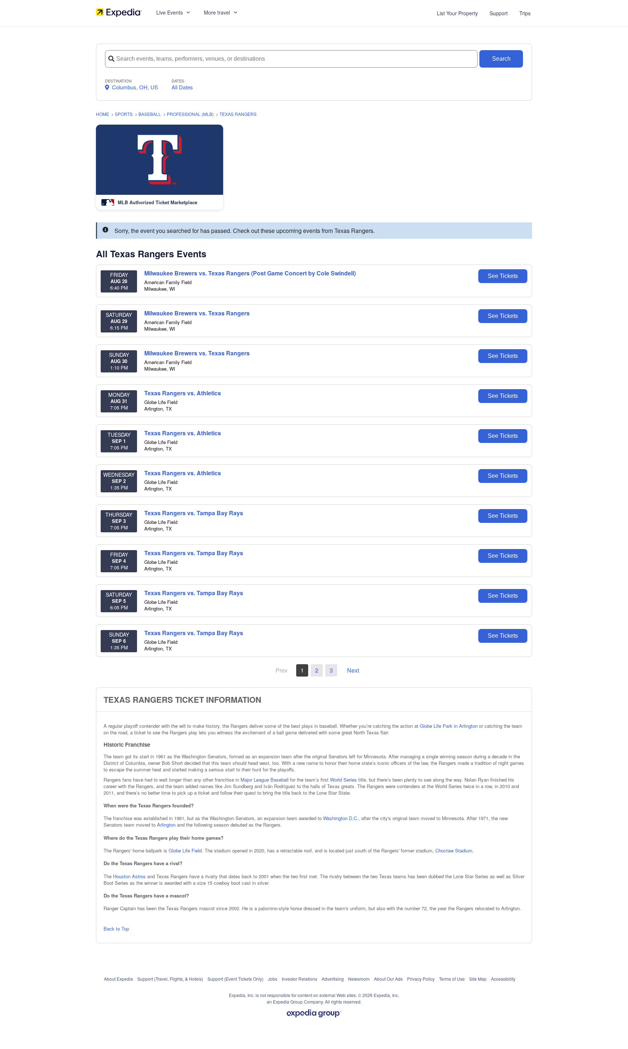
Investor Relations (299, 979)
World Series (343, 779)
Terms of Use (452, 979)
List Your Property (457, 13)
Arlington (166, 824)
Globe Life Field (185, 850)
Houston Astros (129, 876)
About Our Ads (388, 979)
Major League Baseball (265, 779)
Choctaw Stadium (453, 850)
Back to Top (116, 928)
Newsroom (359, 979)
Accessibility (503, 979)
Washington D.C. (340, 818)
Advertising (333, 979)
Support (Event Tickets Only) (235, 979)
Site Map (478, 979)
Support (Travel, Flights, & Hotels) (170, 979)
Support (499, 13)
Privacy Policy (421, 979)
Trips (525, 13)
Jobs (272, 979)
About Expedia (118, 979)
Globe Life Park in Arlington (449, 725)
